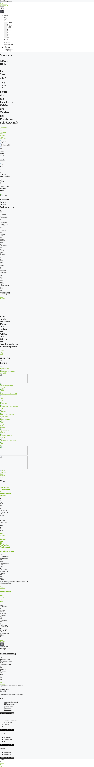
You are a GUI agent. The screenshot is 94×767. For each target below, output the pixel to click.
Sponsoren (7, 752)
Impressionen (7, 46)
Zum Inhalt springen (6, 1)
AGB (5, 741)
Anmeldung (7, 51)
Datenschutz (8, 739)
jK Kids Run (8, 34)
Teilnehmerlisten (8, 49)
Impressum (7, 737)
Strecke (6, 725)
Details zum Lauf (6, 17)
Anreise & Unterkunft (11, 702)
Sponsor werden (9, 754)
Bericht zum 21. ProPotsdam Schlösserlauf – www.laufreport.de (7, 545)
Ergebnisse (7, 47)
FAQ (8, 37)
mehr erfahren (2, 534)
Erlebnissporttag (8, 44)
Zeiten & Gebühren (10, 721)
